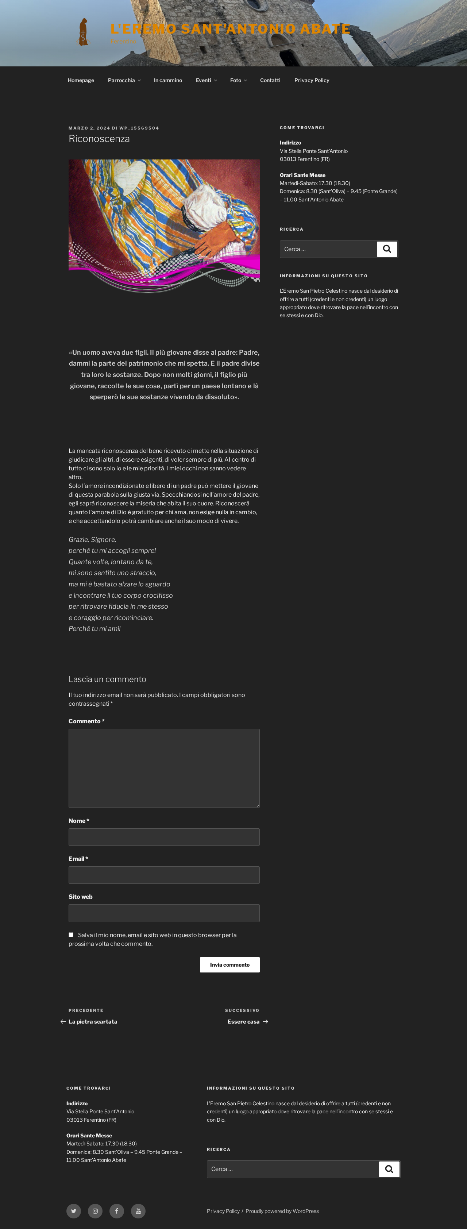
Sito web (81, 896)
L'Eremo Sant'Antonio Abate (231, 29)
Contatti (270, 80)
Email (78, 858)
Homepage (81, 80)
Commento (87, 721)
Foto (235, 80)
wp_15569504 (139, 128)
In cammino (168, 80)
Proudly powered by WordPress (282, 1211)
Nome (79, 820)
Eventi (203, 80)
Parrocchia (121, 80)
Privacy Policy (311, 80)
